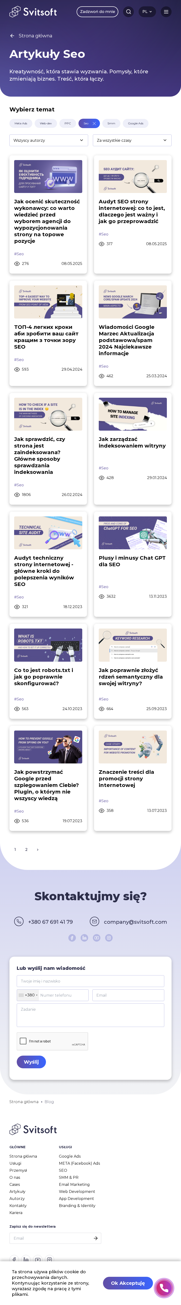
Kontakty (18, 1205)
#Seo (19, 254)
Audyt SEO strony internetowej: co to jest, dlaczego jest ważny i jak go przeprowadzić (132, 211)
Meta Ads (21, 123)
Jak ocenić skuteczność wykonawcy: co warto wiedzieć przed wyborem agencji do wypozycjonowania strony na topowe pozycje (47, 221)
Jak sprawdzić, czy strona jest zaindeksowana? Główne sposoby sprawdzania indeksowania (39, 455)
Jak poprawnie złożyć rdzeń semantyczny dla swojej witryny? (131, 677)
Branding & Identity (77, 1205)
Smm (111, 123)
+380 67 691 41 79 (50, 922)
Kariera (15, 1213)
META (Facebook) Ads (79, 1163)
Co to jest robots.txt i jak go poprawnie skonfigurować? (43, 677)
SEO (63, 1170)
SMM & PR (68, 1177)
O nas (14, 1177)
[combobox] (28, 995)
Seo (86, 123)
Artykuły (17, 1191)
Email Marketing (74, 1184)
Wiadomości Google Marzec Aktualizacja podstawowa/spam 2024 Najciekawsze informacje (126, 340)
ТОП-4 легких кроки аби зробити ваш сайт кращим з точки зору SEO (46, 337)
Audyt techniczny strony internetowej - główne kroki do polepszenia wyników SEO (44, 571)
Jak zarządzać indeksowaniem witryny (132, 442)
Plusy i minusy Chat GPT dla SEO (132, 561)
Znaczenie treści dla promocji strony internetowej (126, 778)
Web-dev (46, 123)
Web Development (77, 1191)
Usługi (15, 1163)
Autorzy (17, 1198)
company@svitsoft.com (135, 922)
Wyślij (31, 1062)
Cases (14, 1184)
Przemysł (18, 1170)
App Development (76, 1198)
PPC (68, 123)
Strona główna (23, 1156)
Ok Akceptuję (128, 1283)
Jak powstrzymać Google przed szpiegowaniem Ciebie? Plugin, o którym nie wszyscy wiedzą (46, 785)
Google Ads (135, 123)
